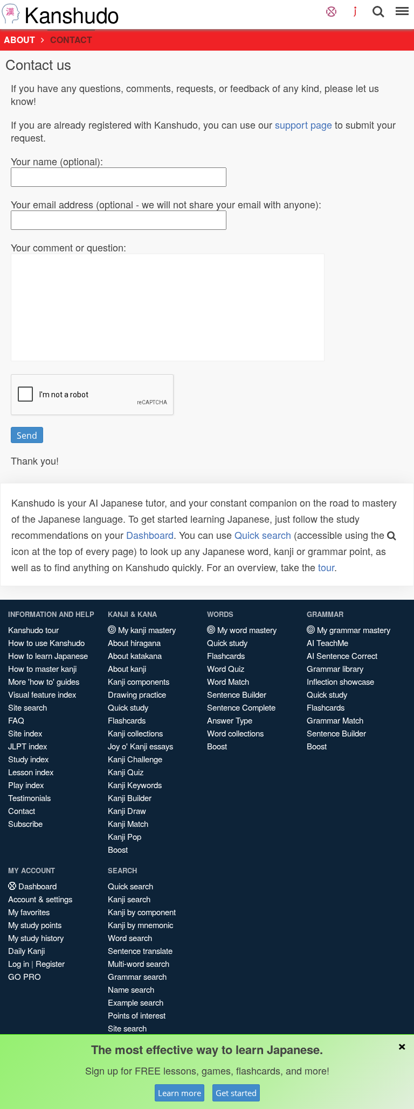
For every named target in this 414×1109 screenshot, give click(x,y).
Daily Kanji (26, 950)
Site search (27, 707)
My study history (36, 937)
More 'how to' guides (43, 681)
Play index (26, 784)
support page (303, 124)
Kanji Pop (124, 836)
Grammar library (335, 668)
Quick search (262, 535)
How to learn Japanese (48, 655)
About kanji (127, 668)
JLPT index (27, 746)
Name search (131, 989)
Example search (135, 1002)
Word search (130, 937)
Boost (118, 849)
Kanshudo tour (33, 629)
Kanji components (138, 681)
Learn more (179, 1092)
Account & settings (40, 898)
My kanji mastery (146, 629)
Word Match (228, 681)
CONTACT (71, 39)
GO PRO (24, 976)
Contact (21, 810)
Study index (28, 758)
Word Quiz (225, 668)
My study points (34, 924)
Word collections (235, 733)
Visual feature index (42, 694)
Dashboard (150, 535)
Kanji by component (142, 911)
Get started (236, 1092)
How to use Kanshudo (46, 642)
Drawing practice (137, 694)
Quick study (128, 707)
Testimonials (29, 797)
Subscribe (25, 823)
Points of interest (136, 1015)
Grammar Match (335, 720)
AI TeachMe (327, 642)
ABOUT (19, 39)
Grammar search (137, 976)
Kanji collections (135, 733)
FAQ (16, 720)
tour (326, 567)
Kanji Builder (129, 797)
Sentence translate (140, 950)
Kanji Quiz (125, 771)
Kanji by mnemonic (140, 924)
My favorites (29, 911)
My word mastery (246, 629)
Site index (25, 733)
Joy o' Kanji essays (140, 746)
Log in (18, 963)
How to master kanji (42, 668)
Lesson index (30, 771)
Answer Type (229, 720)
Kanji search (129, 898)
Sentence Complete (241, 707)
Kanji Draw (127, 810)
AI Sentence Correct (342, 655)
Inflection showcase (340, 681)
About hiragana (134, 642)
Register (50, 963)
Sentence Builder (236, 694)
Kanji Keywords (135, 784)
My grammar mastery (352, 629)
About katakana (135, 655)
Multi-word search (138, 963)
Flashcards (127, 720)
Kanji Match (128, 823)
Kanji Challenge (135, 758)
